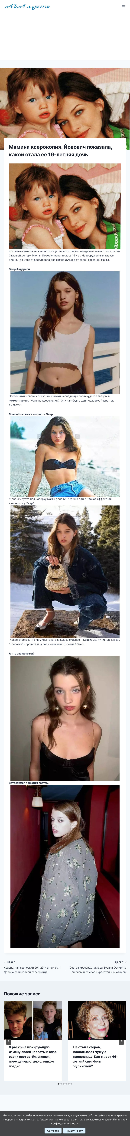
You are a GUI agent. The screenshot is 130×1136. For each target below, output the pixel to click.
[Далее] (121, 1041)
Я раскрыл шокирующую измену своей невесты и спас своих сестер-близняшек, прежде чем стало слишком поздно (33, 1056)
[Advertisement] (65, 36)
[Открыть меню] (123, 6)
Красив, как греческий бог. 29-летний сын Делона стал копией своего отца (32, 967)
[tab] (58, 1084)
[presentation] (33, 1020)
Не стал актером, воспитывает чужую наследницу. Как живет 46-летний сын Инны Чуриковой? (95, 1056)
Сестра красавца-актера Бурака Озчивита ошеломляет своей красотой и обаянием (97, 967)
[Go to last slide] (8, 1041)
